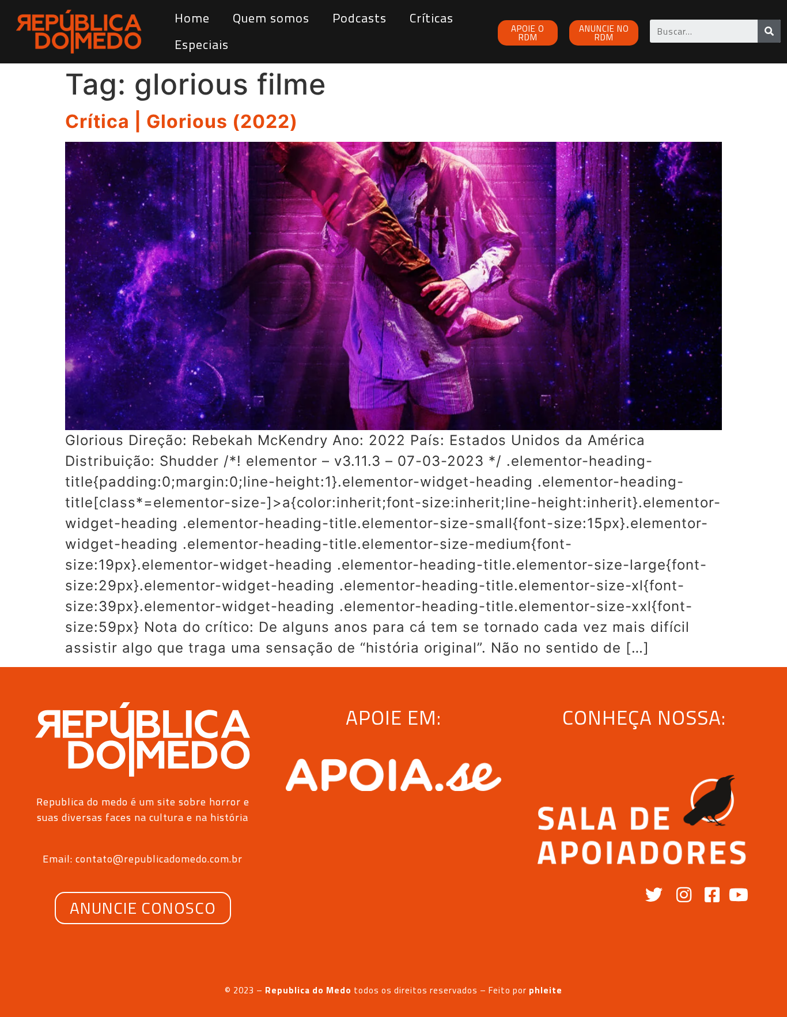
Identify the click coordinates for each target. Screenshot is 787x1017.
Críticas (431, 18)
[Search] (769, 31)
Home (192, 18)
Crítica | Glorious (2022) (181, 121)
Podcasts (359, 18)
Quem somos (271, 18)
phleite (545, 990)
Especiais (202, 44)
